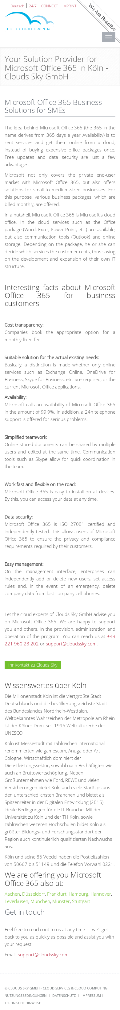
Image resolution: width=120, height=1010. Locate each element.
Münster (61, 901)
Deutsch (17, 5)
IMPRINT (69, 5)
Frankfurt (56, 894)
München (40, 901)
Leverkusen (16, 901)
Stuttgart (81, 901)
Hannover (100, 894)
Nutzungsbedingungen (25, 995)
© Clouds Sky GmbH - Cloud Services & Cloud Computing (56, 988)
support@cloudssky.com (71, 644)
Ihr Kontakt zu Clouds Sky (32, 665)
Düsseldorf (33, 894)
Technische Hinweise (23, 1002)
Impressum (91, 995)
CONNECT (49, 5)
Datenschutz (64, 995)
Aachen (12, 894)
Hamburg (78, 894)
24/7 (33, 5)
